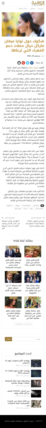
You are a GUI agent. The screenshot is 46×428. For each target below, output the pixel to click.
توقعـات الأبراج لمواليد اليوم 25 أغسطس (17, 361)
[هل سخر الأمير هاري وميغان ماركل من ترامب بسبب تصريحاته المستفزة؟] (13, 251)
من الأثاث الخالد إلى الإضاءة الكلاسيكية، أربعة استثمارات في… (18, 403)
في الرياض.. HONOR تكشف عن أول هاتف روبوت (18, 392)
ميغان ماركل (33, 67)
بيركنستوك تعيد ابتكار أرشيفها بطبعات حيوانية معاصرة (17, 382)
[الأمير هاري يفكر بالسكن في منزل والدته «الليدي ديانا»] (32, 251)
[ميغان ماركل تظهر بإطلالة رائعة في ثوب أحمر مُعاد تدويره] (13, 302)
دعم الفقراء (10, 205)
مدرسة (25, 208)
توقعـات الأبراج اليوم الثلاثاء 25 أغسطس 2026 (17, 372)
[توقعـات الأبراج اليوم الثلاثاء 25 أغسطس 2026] (36, 373)
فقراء (31, 208)
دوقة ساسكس (39, 208)
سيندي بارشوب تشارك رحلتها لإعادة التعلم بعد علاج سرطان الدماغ (34, 223)
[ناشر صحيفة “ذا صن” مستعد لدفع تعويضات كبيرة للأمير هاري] (13, 277)
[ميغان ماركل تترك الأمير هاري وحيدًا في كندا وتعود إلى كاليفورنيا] (32, 277)
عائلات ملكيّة (33, 247)
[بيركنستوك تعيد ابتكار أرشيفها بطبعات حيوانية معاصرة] (36, 383)
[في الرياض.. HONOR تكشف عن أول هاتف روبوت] (36, 393)
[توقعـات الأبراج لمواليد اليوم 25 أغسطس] (36, 363)
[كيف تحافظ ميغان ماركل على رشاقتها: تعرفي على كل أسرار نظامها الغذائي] (32, 302)
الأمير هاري (36, 205)
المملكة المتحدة (26, 205)
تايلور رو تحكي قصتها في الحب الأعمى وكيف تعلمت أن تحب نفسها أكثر (11, 224)
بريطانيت (17, 205)
